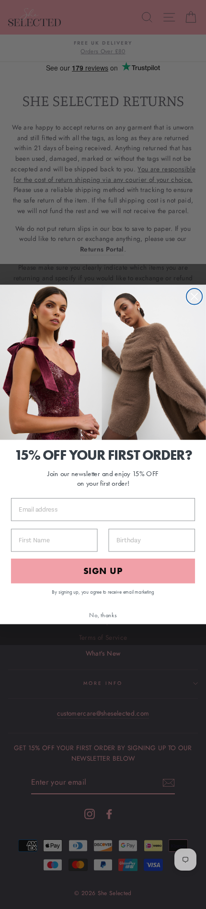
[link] (103, 362)
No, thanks (102, 615)
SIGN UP (103, 571)
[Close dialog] (194, 296)
